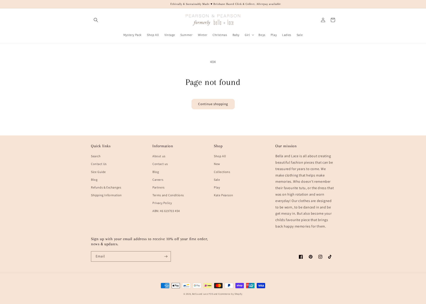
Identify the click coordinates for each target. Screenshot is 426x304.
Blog (94, 180)
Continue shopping (213, 104)
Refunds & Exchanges (106, 187)
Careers (157, 180)
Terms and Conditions (168, 195)
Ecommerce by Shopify (230, 293)
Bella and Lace (200, 293)
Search (96, 156)
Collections (222, 172)
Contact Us (99, 164)
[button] (96, 20)
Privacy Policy (162, 203)
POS (211, 293)
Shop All (220, 156)
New (217, 164)
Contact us (160, 164)
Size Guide (98, 172)
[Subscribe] (166, 256)
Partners (158, 187)
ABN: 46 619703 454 (166, 211)
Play (217, 187)
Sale (217, 180)
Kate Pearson (223, 195)
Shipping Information (106, 195)
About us (159, 156)
